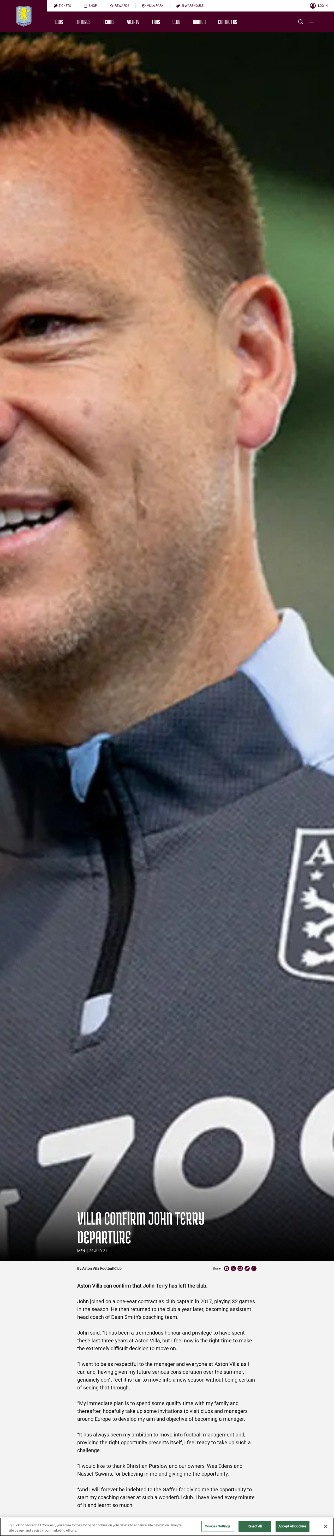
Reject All (255, 1526)
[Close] (325, 1526)
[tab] (62, 5)
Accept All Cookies (292, 1526)
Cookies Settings (217, 1526)
